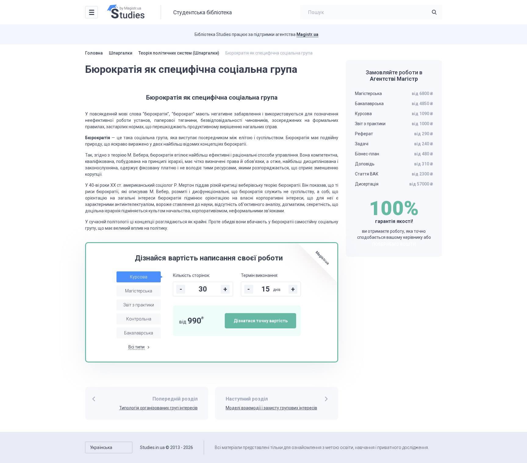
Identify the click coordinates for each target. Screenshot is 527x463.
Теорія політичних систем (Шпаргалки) (178, 53)
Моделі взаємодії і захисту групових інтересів (271, 407)
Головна (94, 53)
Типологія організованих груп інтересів (158, 407)
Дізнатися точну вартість (261, 320)
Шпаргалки (120, 53)
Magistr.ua (307, 34)
